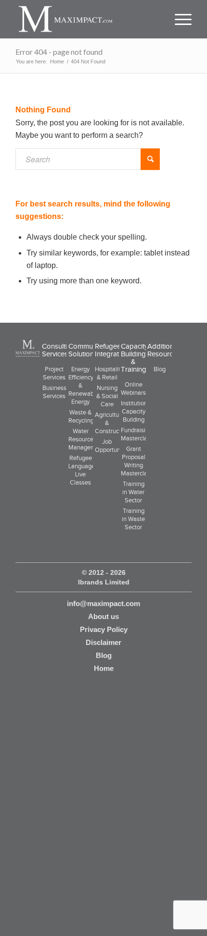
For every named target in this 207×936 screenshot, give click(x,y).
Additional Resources (163, 350)
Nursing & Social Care (107, 396)
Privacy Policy (104, 629)
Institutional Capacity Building (136, 411)
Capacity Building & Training (134, 357)
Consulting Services (58, 350)
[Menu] (179, 19)
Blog (160, 369)
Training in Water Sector (133, 492)
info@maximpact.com (103, 603)
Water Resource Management (86, 439)
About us (103, 616)
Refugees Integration (112, 350)
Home (104, 668)
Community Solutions (86, 350)
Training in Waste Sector (133, 519)
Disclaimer (103, 642)
